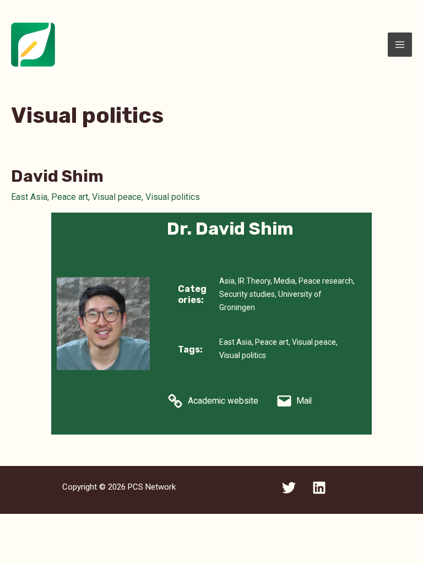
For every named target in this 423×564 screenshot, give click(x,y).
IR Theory (254, 280)
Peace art (69, 197)
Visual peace (117, 197)
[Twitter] (289, 488)
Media (284, 280)
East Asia (29, 197)
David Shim (57, 176)
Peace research (326, 280)
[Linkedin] (319, 488)
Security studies (247, 294)
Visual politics (172, 197)
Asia (227, 280)
